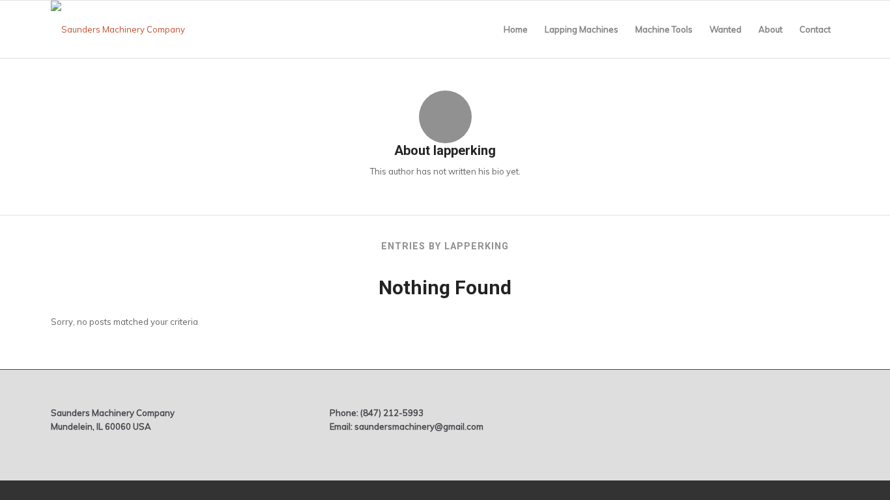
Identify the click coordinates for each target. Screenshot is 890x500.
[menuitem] (515, 29)
